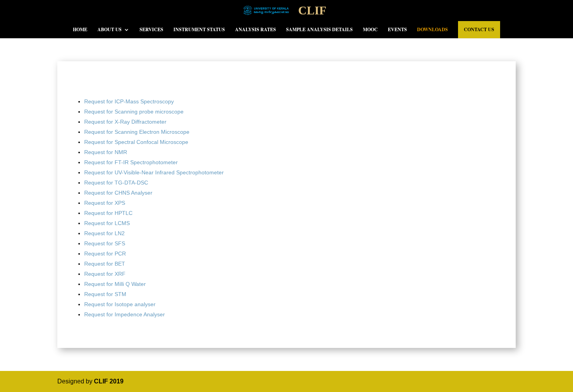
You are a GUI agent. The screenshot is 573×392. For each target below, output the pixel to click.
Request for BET (104, 264)
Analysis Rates (255, 30)
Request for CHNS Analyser (118, 193)
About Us (109, 30)
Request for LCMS (107, 223)
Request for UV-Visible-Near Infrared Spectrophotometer (154, 172)
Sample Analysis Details (319, 30)
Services (151, 30)
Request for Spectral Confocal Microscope (136, 142)
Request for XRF (105, 274)
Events (397, 30)
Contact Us (479, 29)
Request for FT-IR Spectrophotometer (131, 162)
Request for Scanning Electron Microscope (136, 132)
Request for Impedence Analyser (124, 314)
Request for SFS (104, 243)
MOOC (370, 30)
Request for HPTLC (108, 213)
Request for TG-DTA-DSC (116, 182)
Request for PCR (105, 253)
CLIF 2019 (109, 381)
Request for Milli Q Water (115, 284)
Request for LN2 (104, 233)
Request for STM (105, 294)
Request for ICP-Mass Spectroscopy (129, 101)
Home (80, 30)
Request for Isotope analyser (120, 304)
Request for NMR (105, 152)
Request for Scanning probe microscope (134, 111)
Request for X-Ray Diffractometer (125, 122)
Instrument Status (199, 30)
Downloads (432, 30)
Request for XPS (104, 203)
